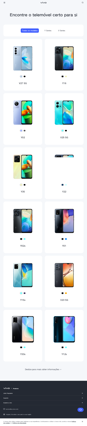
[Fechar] (82, 421)
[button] (4, 2)
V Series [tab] (61, 31)
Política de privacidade (19, 423)
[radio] (21, 76)
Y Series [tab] (47, 31)
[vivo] (6, 388)
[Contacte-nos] (80, 410)
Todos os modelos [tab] (30, 31)
